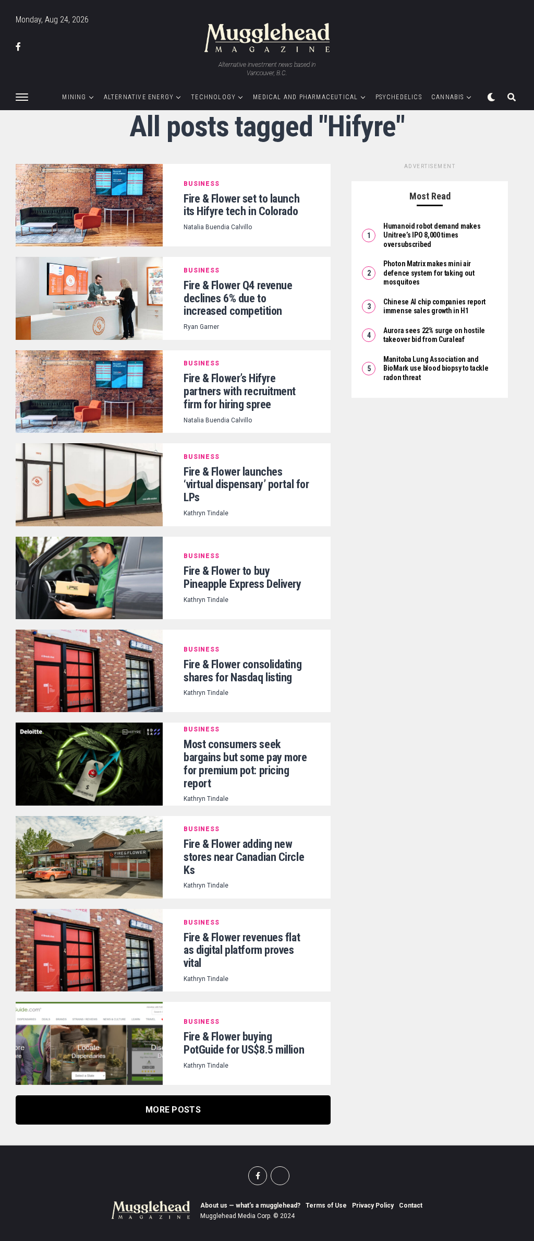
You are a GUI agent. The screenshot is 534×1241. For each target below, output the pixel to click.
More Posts (173, 1110)
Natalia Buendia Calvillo (218, 227)
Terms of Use (326, 1205)
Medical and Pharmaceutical (305, 97)
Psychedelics (398, 97)
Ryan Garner (201, 326)
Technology (213, 97)
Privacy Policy (373, 1205)
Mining (74, 97)
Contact (410, 1205)
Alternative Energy (139, 97)
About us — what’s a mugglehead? (250, 1205)
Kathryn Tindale (206, 513)
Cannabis (447, 97)
